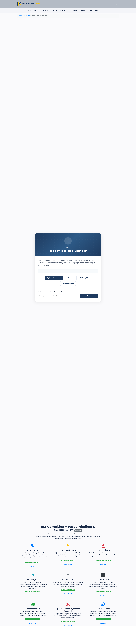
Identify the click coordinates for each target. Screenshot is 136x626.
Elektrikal (53, 10)
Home (20, 16)
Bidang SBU (84, 278)
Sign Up (117, 4)
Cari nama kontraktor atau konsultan (51, 292)
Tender (20, 10)
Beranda (71, 278)
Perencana (73, 10)
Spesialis (63, 10)
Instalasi (43, 10)
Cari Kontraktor (55, 278)
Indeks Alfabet (68, 283)
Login (109, 4)
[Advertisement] (68, 34)
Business (27, 16)
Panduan (93, 10)
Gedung (28, 10)
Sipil (35, 10)
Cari (89, 296)
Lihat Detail (33, 566)
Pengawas (84, 10)
